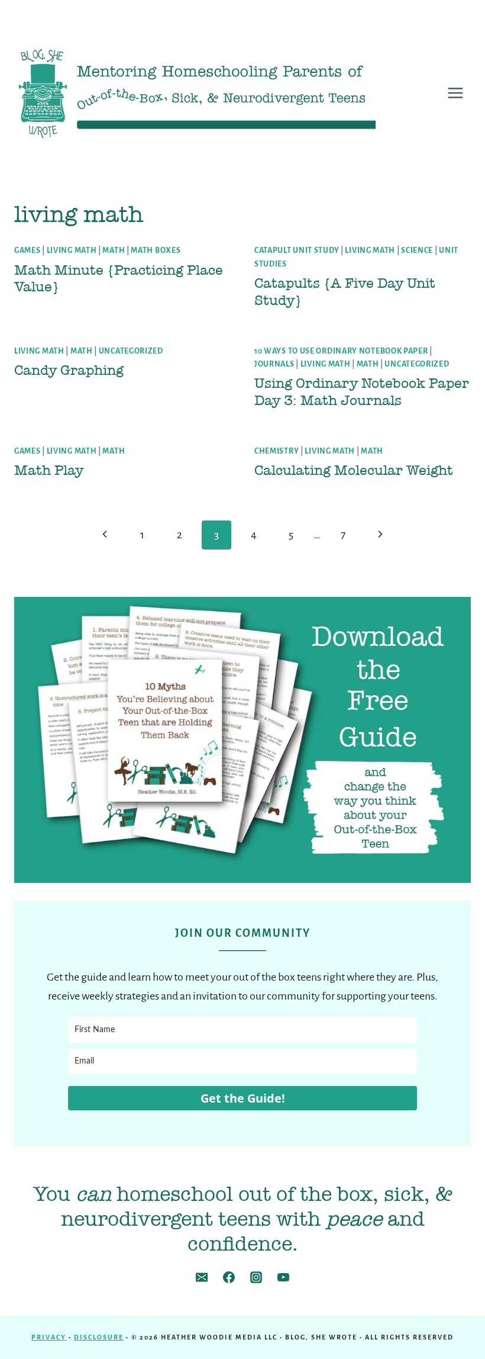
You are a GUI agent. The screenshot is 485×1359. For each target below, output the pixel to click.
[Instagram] (256, 1277)
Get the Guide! (243, 1098)
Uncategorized (131, 351)
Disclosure (99, 1337)
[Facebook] (229, 1277)
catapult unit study (296, 250)
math (113, 250)
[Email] (202, 1277)
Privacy (48, 1337)
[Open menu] (461, 93)
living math (72, 250)
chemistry (276, 451)
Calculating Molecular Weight (353, 470)
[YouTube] (283, 1277)
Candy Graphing (69, 370)
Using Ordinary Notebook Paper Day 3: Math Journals (361, 392)
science (417, 250)
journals (274, 364)
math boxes (155, 250)
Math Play (48, 470)
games (27, 250)
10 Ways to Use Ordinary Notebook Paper (341, 351)
